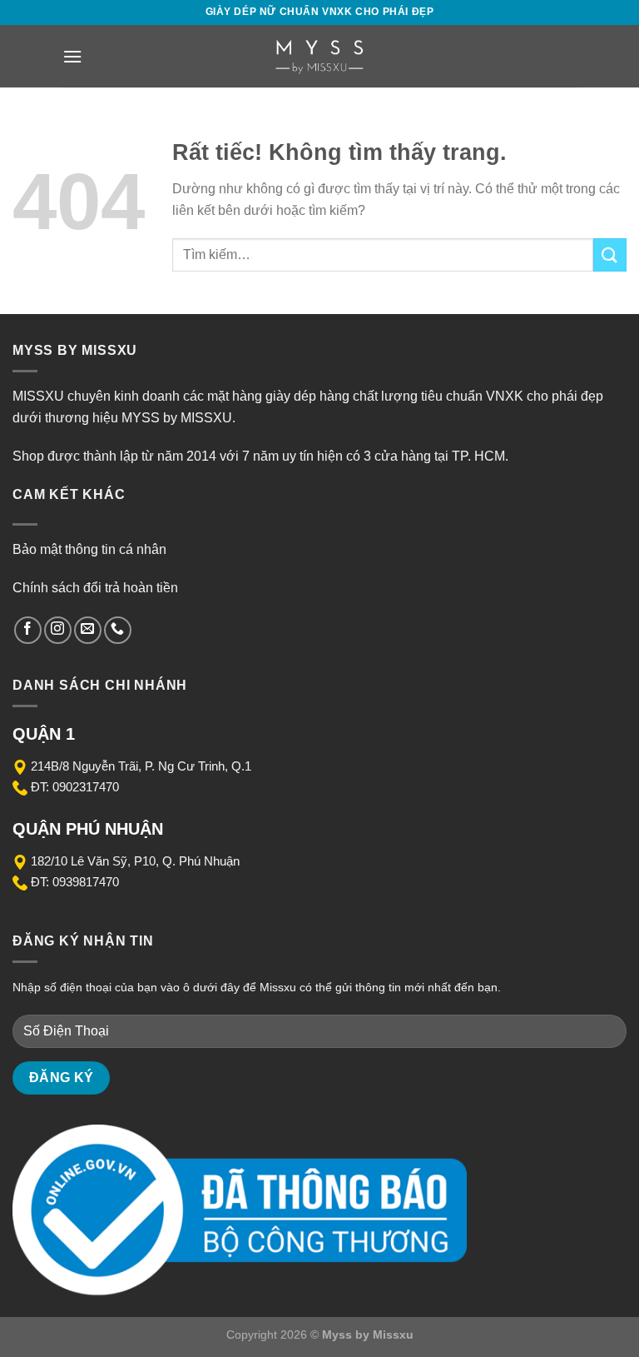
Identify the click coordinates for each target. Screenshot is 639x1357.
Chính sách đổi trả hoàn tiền (95, 588)
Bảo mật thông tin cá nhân (89, 549)
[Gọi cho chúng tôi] (117, 630)
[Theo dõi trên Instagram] (58, 630)
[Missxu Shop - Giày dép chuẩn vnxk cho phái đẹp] (319, 56)
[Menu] (72, 56)
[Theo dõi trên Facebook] (28, 630)
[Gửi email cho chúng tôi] (88, 630)
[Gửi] (610, 254)
